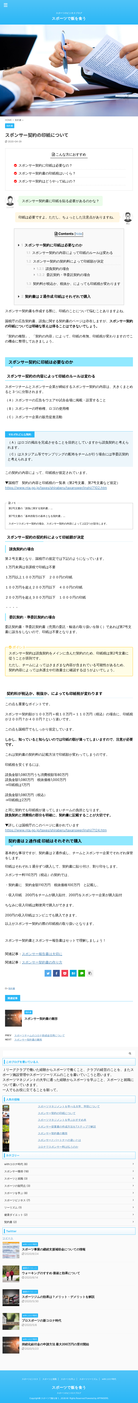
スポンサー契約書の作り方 (42, 962)
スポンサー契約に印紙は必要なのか (52, 245)
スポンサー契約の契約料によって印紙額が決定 (65, 261)
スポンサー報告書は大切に (42, 954)
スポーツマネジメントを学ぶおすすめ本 (62, 1119)
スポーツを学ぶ (68, 1379)
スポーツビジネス (30, 1379)
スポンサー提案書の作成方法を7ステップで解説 (67, 1126)
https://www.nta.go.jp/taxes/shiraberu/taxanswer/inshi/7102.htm (56, 488)
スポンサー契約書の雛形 (41, 1018)
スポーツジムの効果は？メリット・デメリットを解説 (58, 1297)
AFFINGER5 (102, 1398)
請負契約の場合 (53, 269)
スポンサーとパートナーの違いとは (59, 1140)
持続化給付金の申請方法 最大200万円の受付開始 (55, 1344)
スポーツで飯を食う (69, 18)
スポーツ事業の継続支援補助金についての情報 (53, 1249)
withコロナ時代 (109, 1379)
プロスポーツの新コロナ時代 (41, 1320)
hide (79, 234)
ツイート (8, 1238)
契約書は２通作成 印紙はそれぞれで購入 (56, 296)
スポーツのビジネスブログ (69, 1393)
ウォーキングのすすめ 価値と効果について (51, 1273)
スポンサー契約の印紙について (57, 1113)
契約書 (11, 988)
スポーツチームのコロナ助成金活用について (39, 1035)
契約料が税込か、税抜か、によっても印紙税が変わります (73, 284)
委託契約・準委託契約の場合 (63, 275)
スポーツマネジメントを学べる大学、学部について (69, 1106)
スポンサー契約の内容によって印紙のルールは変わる (69, 253)
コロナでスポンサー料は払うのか (58, 1146)
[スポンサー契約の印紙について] (73, 973)
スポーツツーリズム (88, 1379)
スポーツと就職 (49, 1379)
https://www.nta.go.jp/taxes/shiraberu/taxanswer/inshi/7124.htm (56, 830)
